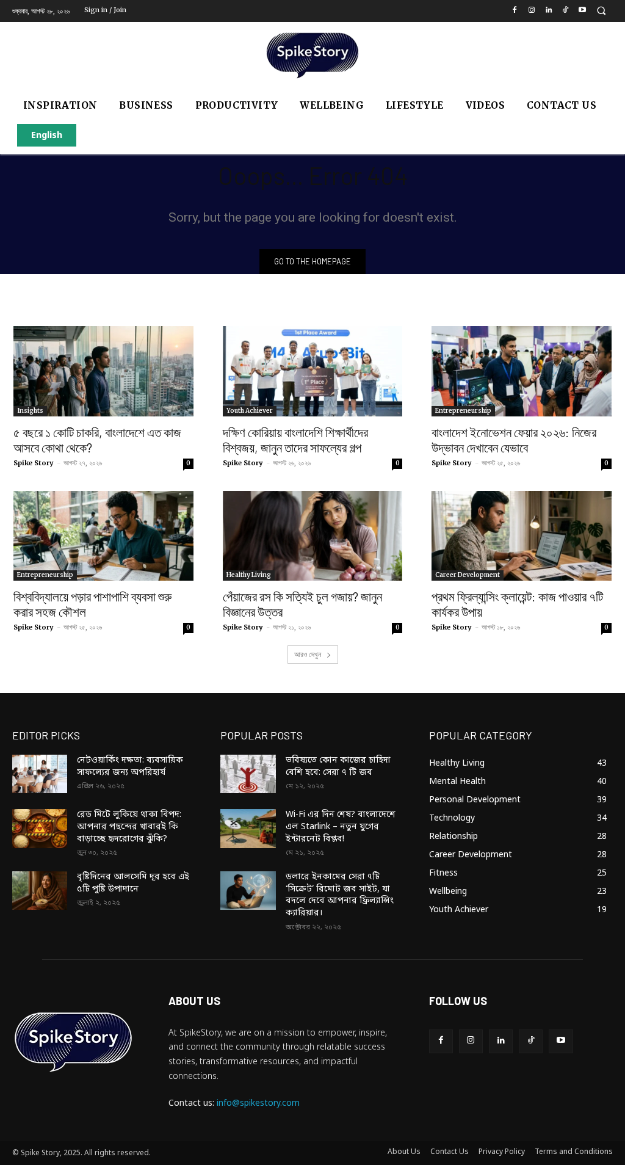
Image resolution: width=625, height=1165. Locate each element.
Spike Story (33, 463)
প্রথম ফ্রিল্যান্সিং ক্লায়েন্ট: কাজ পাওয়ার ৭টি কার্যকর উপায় (517, 604)
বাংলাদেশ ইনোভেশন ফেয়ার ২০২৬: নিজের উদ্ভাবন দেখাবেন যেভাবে (514, 439)
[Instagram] (531, 11)
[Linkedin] (548, 11)
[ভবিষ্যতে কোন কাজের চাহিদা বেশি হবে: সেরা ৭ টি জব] (247, 774)
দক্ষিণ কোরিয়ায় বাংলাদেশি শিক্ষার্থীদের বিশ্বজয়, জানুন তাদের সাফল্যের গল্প (295, 439)
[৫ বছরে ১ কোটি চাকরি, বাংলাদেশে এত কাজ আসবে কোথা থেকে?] (103, 371)
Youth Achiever (249, 411)
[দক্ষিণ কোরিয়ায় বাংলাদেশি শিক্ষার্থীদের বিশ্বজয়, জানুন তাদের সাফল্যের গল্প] (313, 371)
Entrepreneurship (463, 411)
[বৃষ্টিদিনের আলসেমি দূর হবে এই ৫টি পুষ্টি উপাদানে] (39, 890)
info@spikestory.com (258, 1103)
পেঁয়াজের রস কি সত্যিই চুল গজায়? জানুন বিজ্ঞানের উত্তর (302, 604)
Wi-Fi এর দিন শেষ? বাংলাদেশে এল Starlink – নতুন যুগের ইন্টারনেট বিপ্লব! (341, 826)
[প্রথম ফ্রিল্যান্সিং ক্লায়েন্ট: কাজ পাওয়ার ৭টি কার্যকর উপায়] (522, 536)
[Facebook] (515, 11)
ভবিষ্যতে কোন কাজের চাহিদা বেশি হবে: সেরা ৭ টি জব (338, 766)
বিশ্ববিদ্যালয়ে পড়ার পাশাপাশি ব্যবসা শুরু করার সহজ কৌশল (92, 604)
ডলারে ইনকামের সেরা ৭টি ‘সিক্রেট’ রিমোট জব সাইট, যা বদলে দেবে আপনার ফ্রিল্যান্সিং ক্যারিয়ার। (340, 895)
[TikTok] (565, 11)
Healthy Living (248, 575)
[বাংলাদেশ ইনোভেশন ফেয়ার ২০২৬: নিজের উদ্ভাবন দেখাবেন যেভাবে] (522, 371)
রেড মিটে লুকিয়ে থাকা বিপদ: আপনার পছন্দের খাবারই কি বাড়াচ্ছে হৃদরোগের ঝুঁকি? (129, 826)
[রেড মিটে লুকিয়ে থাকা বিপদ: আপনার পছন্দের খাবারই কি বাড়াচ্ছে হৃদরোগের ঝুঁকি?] (39, 828)
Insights (30, 411)
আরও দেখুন (308, 654)
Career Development (467, 575)
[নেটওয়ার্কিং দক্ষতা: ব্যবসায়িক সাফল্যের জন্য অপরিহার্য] (39, 774)
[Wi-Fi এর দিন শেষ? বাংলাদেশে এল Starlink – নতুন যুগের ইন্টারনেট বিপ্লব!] (247, 828)
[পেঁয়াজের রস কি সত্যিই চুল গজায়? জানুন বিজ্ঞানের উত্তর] (313, 536)
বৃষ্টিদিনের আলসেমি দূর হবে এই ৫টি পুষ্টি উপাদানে (133, 883)
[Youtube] (583, 11)
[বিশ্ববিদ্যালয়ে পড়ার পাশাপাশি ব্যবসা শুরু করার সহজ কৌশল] (103, 536)
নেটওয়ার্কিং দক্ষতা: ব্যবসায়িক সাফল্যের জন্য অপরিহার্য (130, 766)
